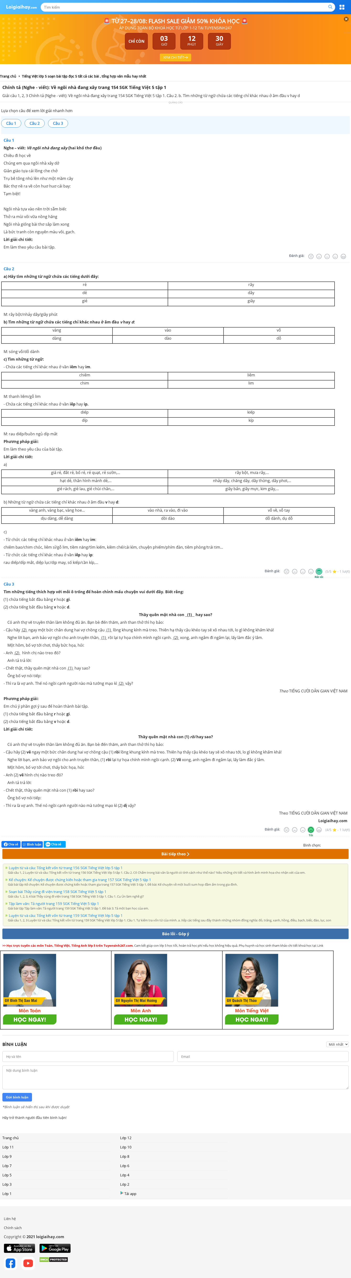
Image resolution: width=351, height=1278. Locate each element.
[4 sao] (342, 844)
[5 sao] (348, 844)
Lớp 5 (7, 1175)
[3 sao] (336, 844)
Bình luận (34, 844)
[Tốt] (335, 256)
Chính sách (13, 1227)
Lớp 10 (126, 1147)
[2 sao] (330, 844)
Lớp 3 (7, 1184)
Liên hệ (10, 1218)
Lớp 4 (124, 1175)
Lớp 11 (8, 1147)
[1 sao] (325, 844)
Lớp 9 (7, 1156)
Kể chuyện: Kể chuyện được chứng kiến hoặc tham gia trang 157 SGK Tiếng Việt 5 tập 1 (80, 879)
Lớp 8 (124, 1156)
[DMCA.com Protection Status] (53, 1263)
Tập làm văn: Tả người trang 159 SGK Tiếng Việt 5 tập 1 (54, 903)
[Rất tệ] (311, 256)
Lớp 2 (124, 1184)
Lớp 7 (7, 1165)
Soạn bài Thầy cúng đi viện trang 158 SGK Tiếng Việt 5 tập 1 (57, 891)
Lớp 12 (126, 1137)
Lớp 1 (7, 1193)
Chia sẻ (13, 844)
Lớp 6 (124, 1165)
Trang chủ (10, 1137)
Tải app (130, 1193)
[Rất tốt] (343, 256)
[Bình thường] (327, 256)
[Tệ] (319, 256)
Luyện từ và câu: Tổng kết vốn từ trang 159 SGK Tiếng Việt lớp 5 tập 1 (66, 915)
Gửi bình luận (17, 1097)
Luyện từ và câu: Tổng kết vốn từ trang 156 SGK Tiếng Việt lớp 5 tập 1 (66, 867)
